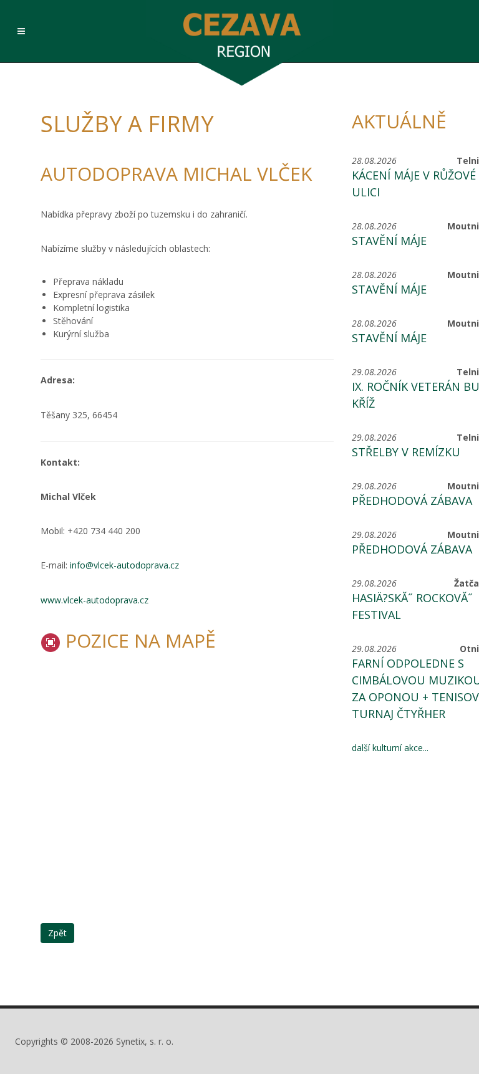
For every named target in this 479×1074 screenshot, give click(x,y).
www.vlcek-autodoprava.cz (94, 600)
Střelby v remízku (406, 451)
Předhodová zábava (412, 500)
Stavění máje (389, 240)
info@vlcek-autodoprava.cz (124, 565)
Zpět (57, 933)
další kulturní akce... (390, 748)
